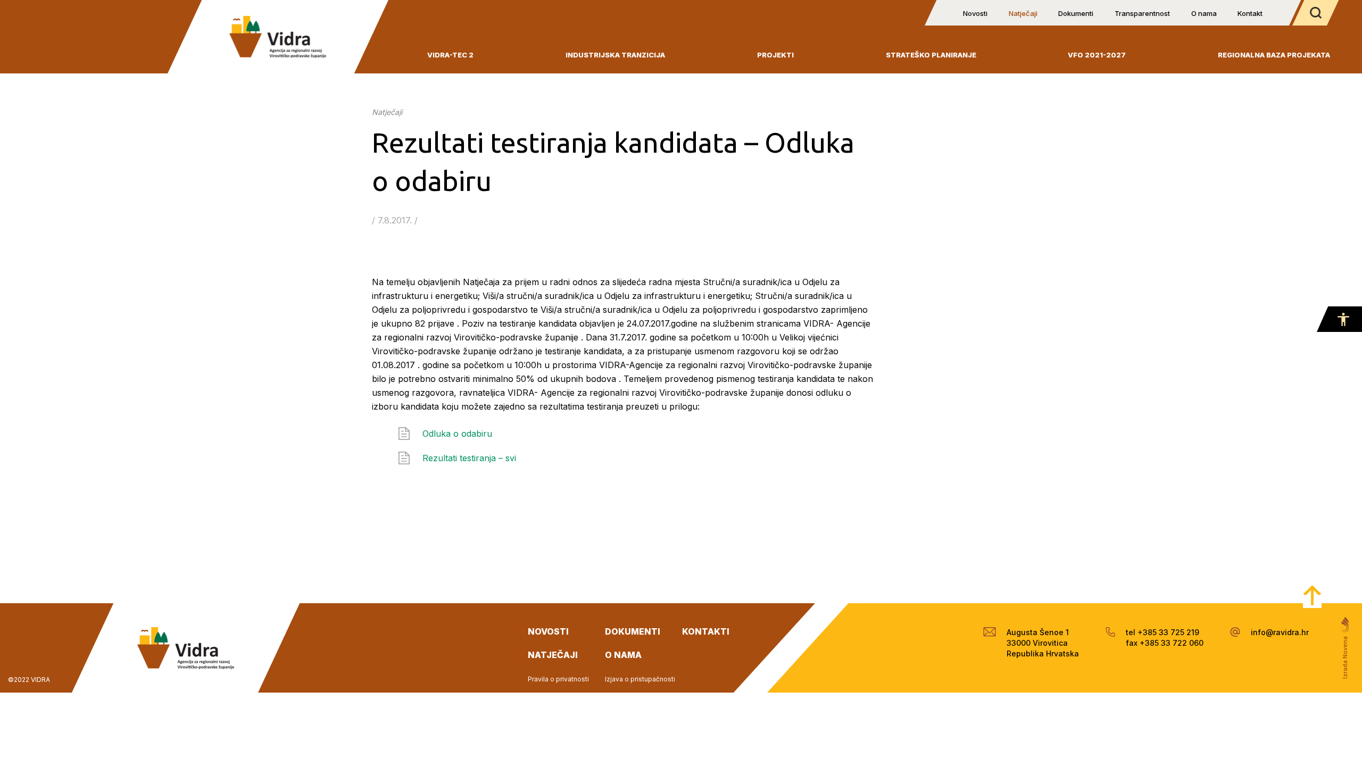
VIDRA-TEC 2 (450, 55)
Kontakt (1250, 13)
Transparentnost (1142, 13)
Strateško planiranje (931, 55)
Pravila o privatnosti (558, 679)
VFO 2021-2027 (1097, 55)
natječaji (553, 655)
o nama (623, 655)
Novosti (975, 13)
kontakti (705, 631)
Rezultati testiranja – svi (469, 458)
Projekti (775, 55)
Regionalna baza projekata (1274, 55)
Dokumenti (1075, 13)
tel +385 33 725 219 (1162, 632)
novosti (548, 631)
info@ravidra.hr (1280, 632)
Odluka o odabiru (457, 433)
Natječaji (1023, 13)
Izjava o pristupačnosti (640, 679)
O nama (1204, 13)
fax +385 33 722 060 (1164, 642)
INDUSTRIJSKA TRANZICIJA (615, 55)
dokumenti (632, 631)
